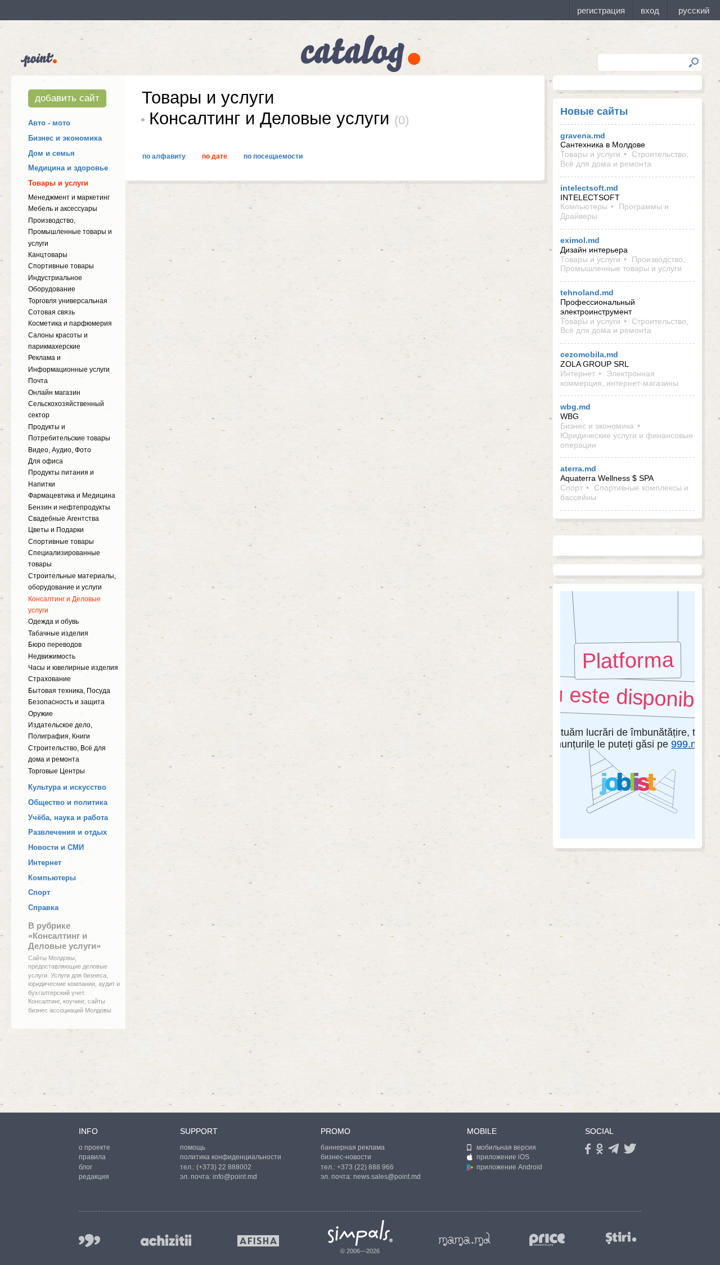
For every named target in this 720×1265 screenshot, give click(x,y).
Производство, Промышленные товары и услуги (70, 232)
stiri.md (621, 1238)
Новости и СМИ (56, 847)
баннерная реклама (353, 1147)
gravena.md (582, 135)
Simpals (360, 1233)
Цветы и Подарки (56, 530)
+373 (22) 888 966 (365, 1167)
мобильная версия (506, 1147)
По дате (214, 156)
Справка (43, 907)
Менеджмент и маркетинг (69, 197)
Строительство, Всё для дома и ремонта (624, 159)
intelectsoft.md (589, 187)
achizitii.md (166, 1240)
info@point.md (235, 1177)
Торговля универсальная (67, 301)
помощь (192, 1147)
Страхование (49, 679)
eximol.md (580, 240)
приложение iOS (502, 1157)
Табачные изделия (58, 633)
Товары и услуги (58, 183)
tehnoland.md (587, 292)
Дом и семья (51, 153)
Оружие (40, 714)
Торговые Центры (56, 771)
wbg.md (575, 406)
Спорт (39, 892)
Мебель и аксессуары (62, 209)
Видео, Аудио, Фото (59, 450)
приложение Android (509, 1167)
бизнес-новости (346, 1157)
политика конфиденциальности (230, 1157)
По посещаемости (273, 156)
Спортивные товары (61, 266)
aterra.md (578, 468)
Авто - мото (49, 123)
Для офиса (45, 461)
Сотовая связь (51, 312)
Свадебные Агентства (63, 519)
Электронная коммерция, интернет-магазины (619, 378)
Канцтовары (48, 255)
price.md (547, 1240)
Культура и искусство (67, 787)
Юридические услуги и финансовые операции (626, 440)
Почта (38, 381)
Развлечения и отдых (67, 832)
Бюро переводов (55, 645)
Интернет (44, 862)
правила (92, 1157)
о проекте (94, 1147)
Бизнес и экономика (65, 138)
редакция (94, 1177)
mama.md (464, 1239)
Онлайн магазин (54, 393)
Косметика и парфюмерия (70, 323)
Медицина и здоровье (68, 168)
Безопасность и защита (66, 702)
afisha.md (258, 1240)
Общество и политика (67, 802)
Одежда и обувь (53, 621)
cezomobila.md (589, 354)
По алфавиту (164, 156)
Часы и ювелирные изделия (73, 668)
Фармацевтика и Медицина (71, 495)
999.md (89, 1240)
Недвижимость (51, 656)
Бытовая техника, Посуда (69, 691)
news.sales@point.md (387, 1177)
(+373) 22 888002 (223, 1167)
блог (85, 1167)
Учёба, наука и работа (68, 817)
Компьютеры (52, 878)
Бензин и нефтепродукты (69, 507)
